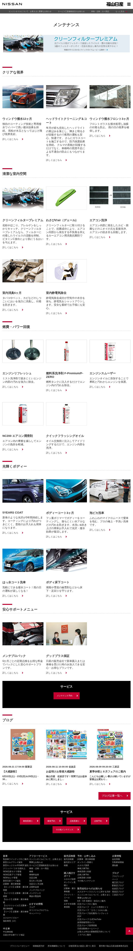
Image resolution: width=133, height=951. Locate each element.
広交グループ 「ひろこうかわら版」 (93, 910)
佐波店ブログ (118, 888)
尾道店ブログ (118, 892)
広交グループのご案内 (87, 904)
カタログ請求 (70, 879)
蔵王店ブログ (118, 882)
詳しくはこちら (10, 139)
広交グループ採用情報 (87, 925)
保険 (66, 901)
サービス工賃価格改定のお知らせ (71, 11)
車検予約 (51, 821)
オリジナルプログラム (39, 910)
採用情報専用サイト (86, 922)
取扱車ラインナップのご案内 (15, 859)
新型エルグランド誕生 (13, 862)
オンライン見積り (85, 862)
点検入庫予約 (83, 874)
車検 (31, 871)
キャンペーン (35, 913)
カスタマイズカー (11, 918)
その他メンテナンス (64, 829)
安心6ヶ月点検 (35, 881)
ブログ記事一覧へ (112, 795)
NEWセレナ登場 (10, 878)
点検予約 (98, 821)
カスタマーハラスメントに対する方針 (93, 892)
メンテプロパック (37, 890)
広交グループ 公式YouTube (89, 919)
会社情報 (116, 859)
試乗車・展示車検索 (12, 884)
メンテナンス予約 (64, 696)
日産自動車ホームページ (88, 928)
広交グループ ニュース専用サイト (93, 907)
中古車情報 (8, 932)
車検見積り (28, 821)
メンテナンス (35, 893)
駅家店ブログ (118, 885)
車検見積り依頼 (84, 871)
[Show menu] (129, 4)
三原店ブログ (118, 895)
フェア (32, 907)
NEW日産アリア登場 (12, 874)
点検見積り (74, 821)
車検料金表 (34, 874)
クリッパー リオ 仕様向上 (14, 868)
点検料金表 (34, 887)
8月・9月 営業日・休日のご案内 (91, 901)
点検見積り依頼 (84, 878)
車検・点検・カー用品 (100, 11)
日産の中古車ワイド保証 (13, 935)
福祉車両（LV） (10, 921)
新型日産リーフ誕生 (12, 881)
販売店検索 (69, 859)
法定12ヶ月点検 (36, 884)
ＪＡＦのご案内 (84, 935)
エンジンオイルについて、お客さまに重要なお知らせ (30, 11)
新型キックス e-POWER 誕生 (16, 865)
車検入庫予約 (83, 868)
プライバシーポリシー (20, 946)
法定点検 (33, 878)
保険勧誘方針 (38, 946)
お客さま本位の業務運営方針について (93, 932)
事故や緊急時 (35, 896)
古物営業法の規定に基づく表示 (82, 946)
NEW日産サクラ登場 (12, 871)
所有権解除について (56, 946)
